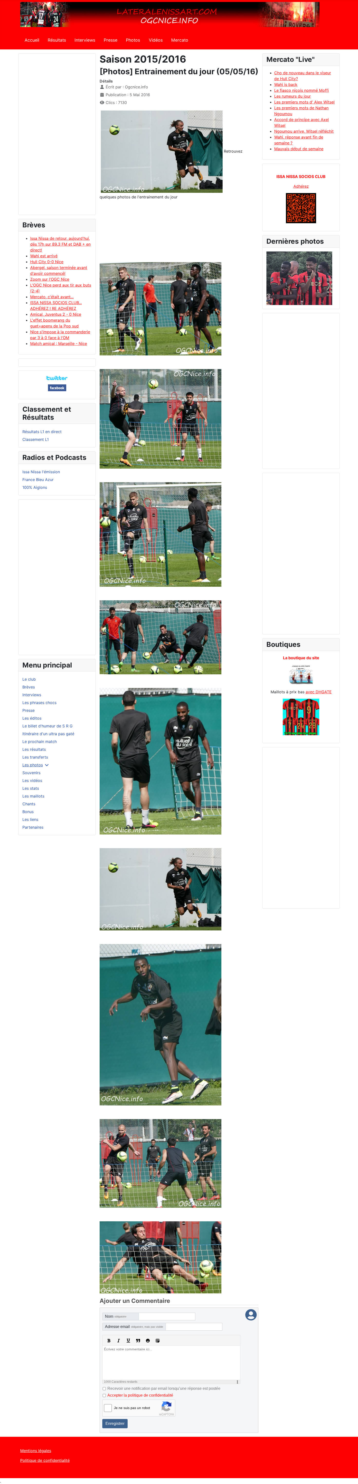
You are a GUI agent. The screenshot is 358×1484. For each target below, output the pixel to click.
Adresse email (134, 1327)
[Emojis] (148, 1341)
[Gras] (109, 1341)
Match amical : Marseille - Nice (58, 343)
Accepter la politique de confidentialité (140, 1395)
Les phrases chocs (39, 702)
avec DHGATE (319, 691)
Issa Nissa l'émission (41, 471)
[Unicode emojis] (157, 1341)
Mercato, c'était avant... (52, 296)
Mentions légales (35, 1450)
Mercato (179, 40)
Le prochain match (39, 741)
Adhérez (301, 186)
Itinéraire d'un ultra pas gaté (48, 733)
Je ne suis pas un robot (132, 1408)
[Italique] (119, 1341)
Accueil (32, 40)
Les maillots (33, 796)
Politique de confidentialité (45, 1460)
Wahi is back (285, 84)
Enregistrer (114, 1423)
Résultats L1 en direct (42, 431)
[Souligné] (128, 1341)
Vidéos (156, 40)
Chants (28, 803)
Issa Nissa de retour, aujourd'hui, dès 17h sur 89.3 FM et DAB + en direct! (60, 244)
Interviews (85, 40)
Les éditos (31, 718)
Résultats (57, 40)
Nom (115, 1316)
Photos (133, 40)
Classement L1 (35, 439)
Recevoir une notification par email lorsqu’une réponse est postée (163, 1388)
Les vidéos (32, 780)
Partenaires (32, 827)
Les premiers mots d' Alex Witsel (304, 102)
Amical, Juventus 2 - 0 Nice (55, 314)
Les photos (32, 764)
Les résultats (34, 749)
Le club (29, 679)
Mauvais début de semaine (298, 148)
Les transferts (35, 757)
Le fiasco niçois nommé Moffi (301, 90)
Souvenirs (31, 772)
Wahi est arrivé (43, 255)
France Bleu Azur (38, 479)
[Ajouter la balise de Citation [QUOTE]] (138, 1341)
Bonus (28, 811)
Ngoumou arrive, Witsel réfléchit (304, 131)
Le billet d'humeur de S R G (47, 725)
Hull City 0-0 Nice (46, 261)
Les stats (30, 788)
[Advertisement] (57, 136)
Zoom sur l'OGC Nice (49, 279)
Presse (110, 40)
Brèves (28, 687)
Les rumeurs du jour (292, 96)
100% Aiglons (34, 487)
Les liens (30, 819)
